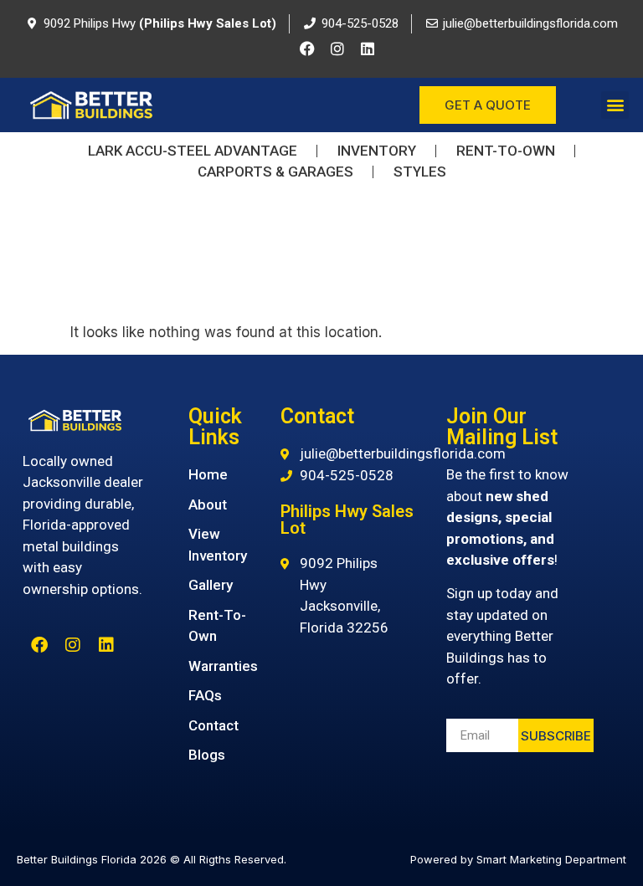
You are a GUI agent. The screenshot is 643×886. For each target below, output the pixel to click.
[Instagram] (337, 48)
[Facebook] (307, 48)
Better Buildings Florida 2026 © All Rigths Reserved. (151, 859)
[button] (615, 105)
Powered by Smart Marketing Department (518, 859)
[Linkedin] (367, 48)
